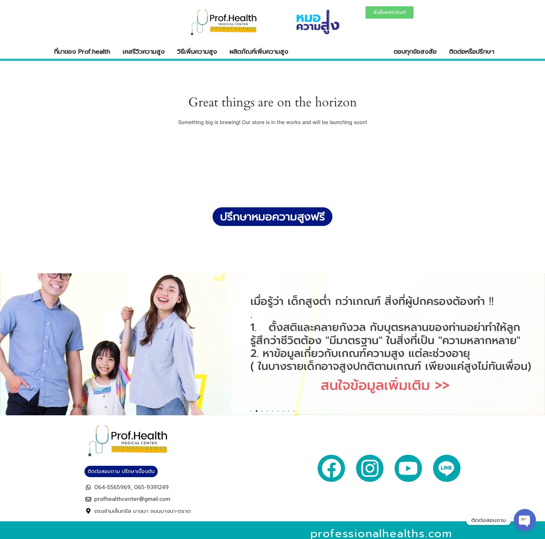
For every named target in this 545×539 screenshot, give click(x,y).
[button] (251, 411)
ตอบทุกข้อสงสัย (415, 51)
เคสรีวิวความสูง (144, 51)
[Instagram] (370, 468)
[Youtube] (408, 468)
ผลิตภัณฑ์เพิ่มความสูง (259, 51)
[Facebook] (331, 468)
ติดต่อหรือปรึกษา (471, 51)
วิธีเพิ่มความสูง (197, 51)
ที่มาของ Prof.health (82, 51)
